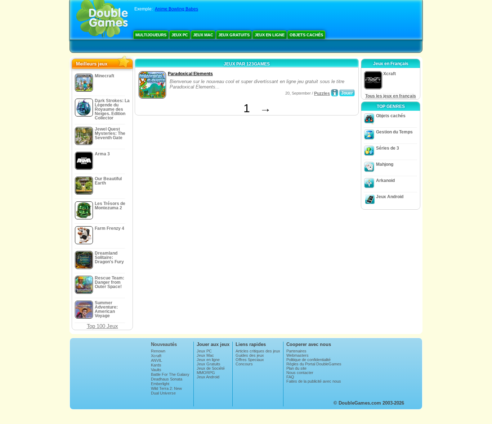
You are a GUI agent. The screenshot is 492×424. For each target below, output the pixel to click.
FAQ (290, 377)
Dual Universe (163, 393)
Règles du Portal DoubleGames (313, 364)
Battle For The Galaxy (170, 374)
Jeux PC (179, 35)
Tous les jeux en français (390, 96)
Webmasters (297, 355)
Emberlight (160, 384)
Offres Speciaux (250, 359)
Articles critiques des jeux (258, 351)
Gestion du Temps (394, 132)
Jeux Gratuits (234, 35)
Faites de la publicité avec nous (313, 381)
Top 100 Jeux (102, 326)
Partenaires (296, 351)
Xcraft (156, 356)
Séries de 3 (387, 148)
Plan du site (296, 368)
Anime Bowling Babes (176, 9)
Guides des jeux (250, 355)
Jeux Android (389, 196)
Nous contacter (299, 372)
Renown (158, 351)
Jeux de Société (211, 368)
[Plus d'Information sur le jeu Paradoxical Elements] (334, 92)
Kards (156, 365)
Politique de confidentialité (308, 359)
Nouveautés (164, 344)
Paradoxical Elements (190, 73)
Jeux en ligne (270, 35)
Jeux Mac (203, 35)
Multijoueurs (150, 35)
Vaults (156, 370)
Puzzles (322, 93)
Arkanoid (385, 180)
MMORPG (206, 372)
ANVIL (156, 360)
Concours (244, 364)
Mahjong (384, 164)
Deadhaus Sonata (166, 379)
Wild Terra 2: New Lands (166, 390)
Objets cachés (306, 35)
